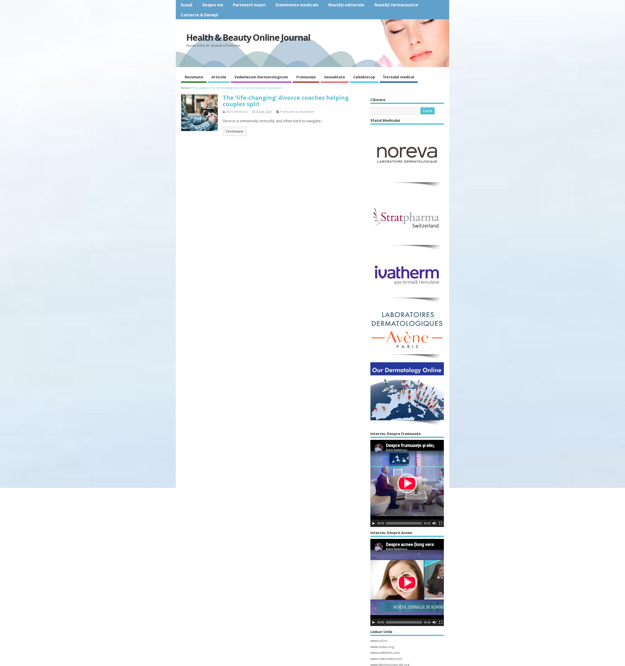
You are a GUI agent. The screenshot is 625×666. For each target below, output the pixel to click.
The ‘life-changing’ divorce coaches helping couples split (286, 100)
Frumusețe (306, 76)
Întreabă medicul (398, 76)
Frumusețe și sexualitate (296, 112)
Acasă (186, 5)
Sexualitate (334, 76)
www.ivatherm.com (385, 652)
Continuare (234, 131)
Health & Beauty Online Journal (248, 37)
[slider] (404, 523)
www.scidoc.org (382, 647)
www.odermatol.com (386, 658)
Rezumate (194, 76)
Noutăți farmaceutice (396, 5)
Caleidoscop (364, 76)
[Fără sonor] (434, 523)
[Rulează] (373, 523)
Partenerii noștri (249, 5)
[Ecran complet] (441, 523)
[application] (407, 483)
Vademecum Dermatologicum (261, 76)
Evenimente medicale (297, 5)
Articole (218, 76)
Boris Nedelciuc (237, 112)
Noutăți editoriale (346, 5)
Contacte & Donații (199, 15)
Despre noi (212, 5)
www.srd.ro (378, 640)
